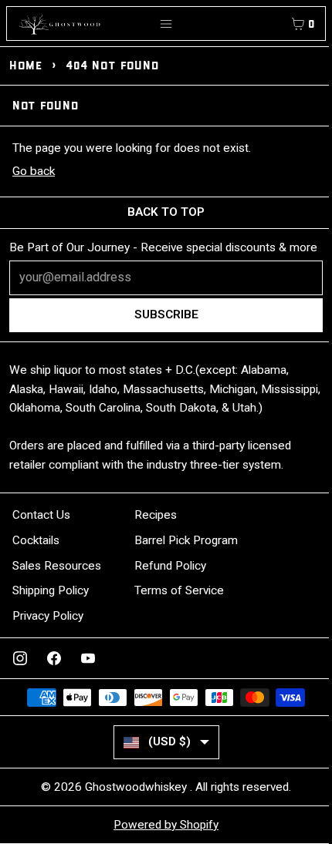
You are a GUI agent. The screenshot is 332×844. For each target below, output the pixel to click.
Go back (33, 171)
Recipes (155, 515)
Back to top (166, 212)
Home (25, 65)
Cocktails (35, 540)
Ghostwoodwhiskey (137, 787)
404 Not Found (112, 65)
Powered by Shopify (166, 825)
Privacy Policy (47, 616)
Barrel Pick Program (186, 540)
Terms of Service (179, 590)
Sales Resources (56, 566)
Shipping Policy (50, 590)
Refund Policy (170, 566)
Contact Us (41, 515)
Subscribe (166, 314)
